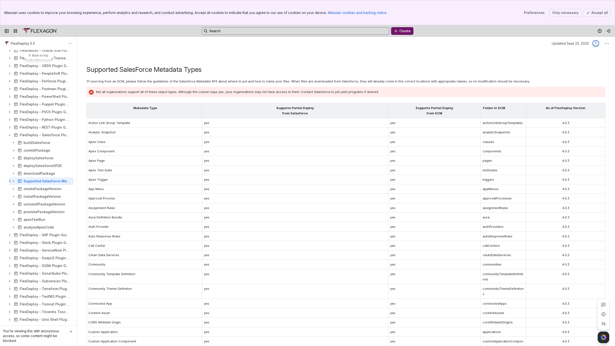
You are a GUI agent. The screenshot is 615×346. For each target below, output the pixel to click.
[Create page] (603, 324)
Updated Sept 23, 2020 (570, 43)
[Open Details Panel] (603, 314)
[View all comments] (603, 305)
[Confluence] (39, 31)
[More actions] (70, 43)
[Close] (71, 331)
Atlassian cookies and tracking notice (357, 13)
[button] (197, 108)
